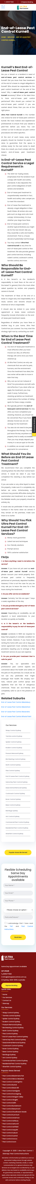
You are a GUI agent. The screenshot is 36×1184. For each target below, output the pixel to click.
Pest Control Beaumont (11, 1109)
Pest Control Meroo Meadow (13, 1079)
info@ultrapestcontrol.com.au (14, 977)
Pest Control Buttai (10, 1085)
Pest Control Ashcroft (11, 1124)
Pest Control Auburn (10, 1133)
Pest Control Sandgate (11, 1091)
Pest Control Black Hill (11, 1088)
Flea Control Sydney (13, 771)
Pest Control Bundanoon (12, 1106)
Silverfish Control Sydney (14, 834)
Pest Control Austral (10, 1136)
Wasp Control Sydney (13, 730)
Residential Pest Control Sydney (17, 828)
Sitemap (6, 1003)
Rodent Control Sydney (14, 748)
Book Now (18, 937)
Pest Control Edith (9, 1103)
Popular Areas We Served (18, 852)
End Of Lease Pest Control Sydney (17, 776)
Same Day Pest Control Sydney (17, 782)
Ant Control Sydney (12, 816)
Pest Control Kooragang (12, 1094)
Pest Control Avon (9, 1142)
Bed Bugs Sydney (12, 811)
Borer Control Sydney (13, 799)
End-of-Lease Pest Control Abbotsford (15, 707)
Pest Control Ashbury (10, 1121)
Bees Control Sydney (13, 805)
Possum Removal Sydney (14, 753)
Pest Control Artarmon (11, 1118)
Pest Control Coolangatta (12, 1082)
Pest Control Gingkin (10, 1100)
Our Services (7, 997)
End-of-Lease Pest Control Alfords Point (16, 716)
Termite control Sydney (14, 736)
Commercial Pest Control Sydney (17, 822)
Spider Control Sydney (13, 742)
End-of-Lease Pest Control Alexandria (15, 712)
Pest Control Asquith (10, 1130)
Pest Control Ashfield (10, 1127)
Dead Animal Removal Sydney (16, 788)
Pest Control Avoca (10, 1139)
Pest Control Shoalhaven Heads (14, 1112)
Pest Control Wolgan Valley (13, 1097)
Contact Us (7, 1000)
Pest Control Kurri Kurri (11, 1115)
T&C (11, 926)
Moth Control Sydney (13, 765)
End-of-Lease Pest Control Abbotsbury (15, 702)
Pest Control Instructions (19, 1154)
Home (5, 994)
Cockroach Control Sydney (15, 794)
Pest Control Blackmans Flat (13, 1076)
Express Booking (27, 2)
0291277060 (10, 2)
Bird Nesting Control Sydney (15, 759)
